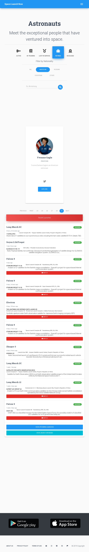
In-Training (31, 56)
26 (47, 211)
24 (37, 211)
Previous (23, 211)
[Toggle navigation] (81, 4)
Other (52, 75)
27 (52, 211)
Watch (45, 272)
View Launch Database (45, 433)
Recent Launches (44, 218)
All (30, 69)
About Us (9, 546)
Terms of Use (37, 546)
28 (57, 211)
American (42, 69)
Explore (44, 189)
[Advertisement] (44, 106)
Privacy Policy (22, 546)
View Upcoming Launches (45, 427)
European (38, 75)
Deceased (70, 56)
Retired (58, 56)
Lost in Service (44, 56)
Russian (57, 69)
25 (42, 211)
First (31, 211)
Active (18, 56)
